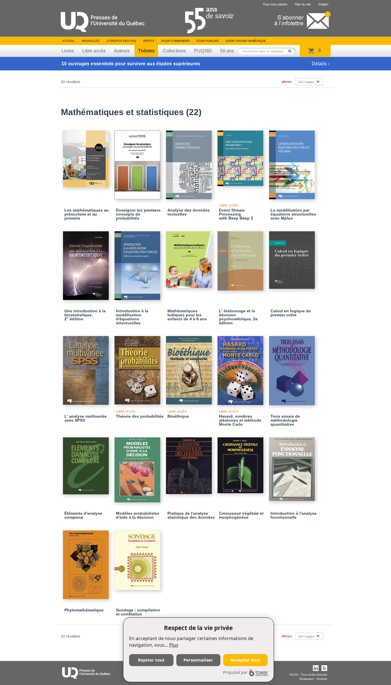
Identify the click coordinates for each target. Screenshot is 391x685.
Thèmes (146, 50)
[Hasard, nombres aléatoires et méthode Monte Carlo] (241, 367)
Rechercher (291, 51)
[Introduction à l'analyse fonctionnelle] (293, 466)
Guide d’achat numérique (246, 40)
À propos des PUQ (121, 40)
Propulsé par (235, 672)
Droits (148, 40)
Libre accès (94, 50)
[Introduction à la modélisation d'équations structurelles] (138, 263)
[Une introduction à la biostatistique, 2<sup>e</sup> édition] (86, 263)
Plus (173, 645)
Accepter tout (245, 660)
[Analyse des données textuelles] (190, 162)
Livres (68, 50)
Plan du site (303, 4)
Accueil (68, 40)
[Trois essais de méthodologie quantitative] (293, 368)
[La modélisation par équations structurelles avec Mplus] (293, 162)
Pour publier (207, 40)
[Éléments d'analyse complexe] (86, 463)
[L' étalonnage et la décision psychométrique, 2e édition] (241, 258)
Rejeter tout (151, 660)
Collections (174, 50)
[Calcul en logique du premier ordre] (293, 257)
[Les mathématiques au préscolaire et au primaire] (86, 156)
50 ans (227, 50)
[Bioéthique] (190, 367)
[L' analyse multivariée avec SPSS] (86, 367)
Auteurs (122, 50)
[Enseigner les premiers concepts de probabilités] (138, 162)
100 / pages (306, 82)
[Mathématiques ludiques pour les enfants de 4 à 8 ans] (190, 257)
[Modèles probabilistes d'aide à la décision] (138, 467)
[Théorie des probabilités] (138, 367)
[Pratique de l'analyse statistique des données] (190, 463)
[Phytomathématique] (86, 562)
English (323, 4)
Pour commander (175, 40)
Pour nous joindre (275, 4)
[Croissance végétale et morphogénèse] (241, 463)
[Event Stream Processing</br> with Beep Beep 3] (241, 155)
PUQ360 (203, 50)
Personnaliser (198, 660)
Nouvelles (91, 40)
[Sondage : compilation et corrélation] (138, 557)
